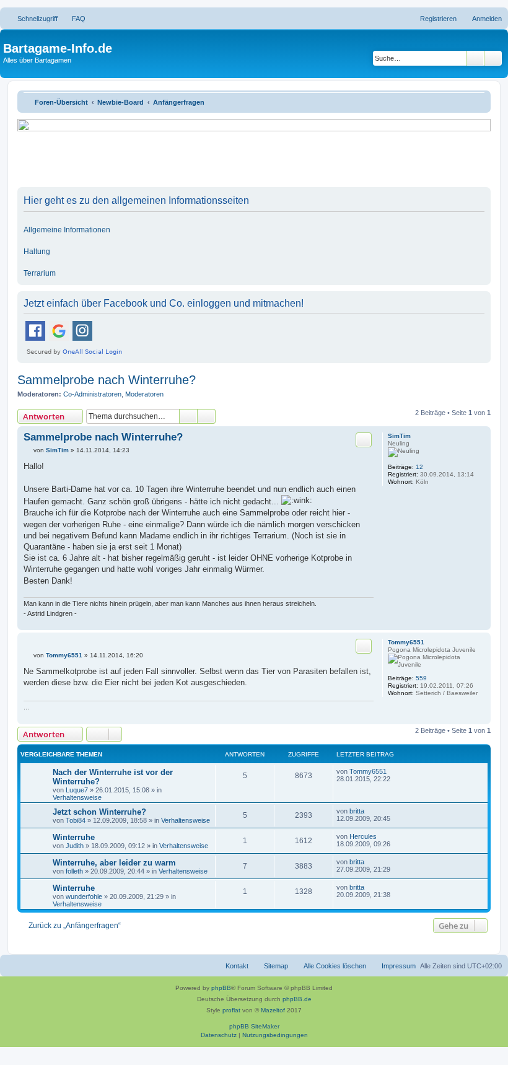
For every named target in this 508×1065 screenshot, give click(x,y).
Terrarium (40, 273)
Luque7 (77, 790)
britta (356, 811)
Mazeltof (273, 1010)
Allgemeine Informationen (67, 230)
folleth (74, 871)
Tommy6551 (406, 642)
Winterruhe (74, 837)
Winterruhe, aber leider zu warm (114, 862)
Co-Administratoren (92, 394)
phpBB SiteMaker (254, 1026)
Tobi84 (75, 820)
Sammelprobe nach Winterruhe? (106, 380)
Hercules (363, 836)
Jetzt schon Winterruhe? (99, 812)
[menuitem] (73, 18)
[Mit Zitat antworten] (364, 439)
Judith (75, 845)
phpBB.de (297, 999)
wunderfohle (84, 896)
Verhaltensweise (77, 797)
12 (419, 466)
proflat (231, 1010)
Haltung (37, 251)
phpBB (221, 987)
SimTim (399, 435)
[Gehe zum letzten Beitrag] (392, 771)
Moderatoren (144, 394)
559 (421, 678)
